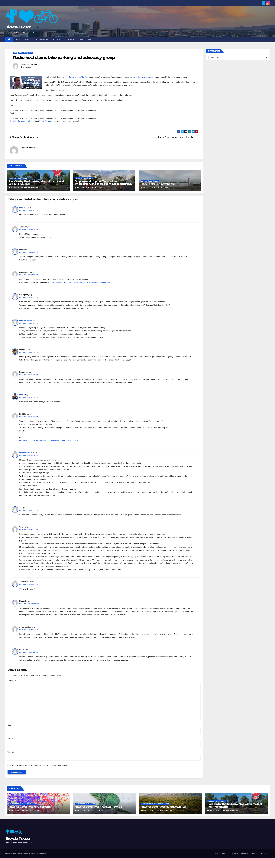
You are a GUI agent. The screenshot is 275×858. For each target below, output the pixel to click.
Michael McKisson (30, 64)
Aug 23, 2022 (214, 810)
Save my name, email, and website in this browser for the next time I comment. (39, 765)
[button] (268, 40)
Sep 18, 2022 (16, 810)
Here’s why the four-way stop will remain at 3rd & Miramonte (36, 183)
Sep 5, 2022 (81, 810)
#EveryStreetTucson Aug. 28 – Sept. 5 (98, 806)
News (27, 40)
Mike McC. (23, 207)
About (71, 40)
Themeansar (42, 853)
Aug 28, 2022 (148, 810)
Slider (25, 178)
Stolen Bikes (85, 40)
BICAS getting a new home (158, 184)
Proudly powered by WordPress (15, 853)
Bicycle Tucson (18, 27)
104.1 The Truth (82, 77)
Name (10, 725)
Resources (58, 40)
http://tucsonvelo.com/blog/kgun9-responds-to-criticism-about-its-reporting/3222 (80, 282)
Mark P (22, 395)
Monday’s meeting (46, 121)
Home (17, 40)
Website (11, 752)
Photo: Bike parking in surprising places (177, 137)
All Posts (13, 178)
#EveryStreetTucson (16, 803)
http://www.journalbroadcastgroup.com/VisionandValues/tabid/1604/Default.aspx (49, 440)
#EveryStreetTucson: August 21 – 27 (163, 806)
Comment (12, 681)
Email (10, 739)
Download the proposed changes (22, 121)
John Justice (69, 77)
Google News (22, 52)
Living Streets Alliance (141, 77)
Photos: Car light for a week (24, 137)
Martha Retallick (25, 320)
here (38, 100)
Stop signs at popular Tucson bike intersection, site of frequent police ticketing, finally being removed (103, 184)
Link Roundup (41, 40)
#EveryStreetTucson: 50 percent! (30, 806)
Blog (15, 52)
